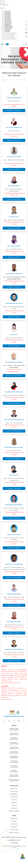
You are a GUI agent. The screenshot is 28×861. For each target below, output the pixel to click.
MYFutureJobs (14, 791)
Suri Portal (14, 799)
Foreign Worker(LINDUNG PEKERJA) (14, 743)
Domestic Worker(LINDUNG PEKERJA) (14, 752)
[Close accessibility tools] (4, 8)
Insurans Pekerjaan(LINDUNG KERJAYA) (14, 775)
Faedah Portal (14, 802)
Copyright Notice (14, 818)
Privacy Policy (14, 824)
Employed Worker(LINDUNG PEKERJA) (14, 734)
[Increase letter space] (15, 39)
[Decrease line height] (11, 37)
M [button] (24, 80)
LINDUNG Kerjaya (14, 794)
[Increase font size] (13, 35)
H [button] (17, 80)
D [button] (10, 80)
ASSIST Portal (14, 788)
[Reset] (1, 8)
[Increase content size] (16, 33)
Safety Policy (14, 826)
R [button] (12, 83)
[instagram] (9, 720)
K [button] (21, 80)
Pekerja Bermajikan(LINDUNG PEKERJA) (14, 729)
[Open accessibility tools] (2, 2)
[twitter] (14, 720)
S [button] (15, 83)
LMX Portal (14, 805)
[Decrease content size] (14, 33)
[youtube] (19, 720)
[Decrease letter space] (13, 39)
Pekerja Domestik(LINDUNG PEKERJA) (14, 747)
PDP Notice (14, 821)
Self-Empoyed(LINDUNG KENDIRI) (14, 761)
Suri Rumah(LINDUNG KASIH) (14, 766)
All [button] (3, 80)
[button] (23, 44)
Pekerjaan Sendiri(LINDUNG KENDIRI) (14, 757)
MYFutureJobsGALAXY (14, 811)
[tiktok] (23, 720)
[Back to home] (2, 44)
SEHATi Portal (14, 808)
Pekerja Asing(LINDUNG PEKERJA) (14, 738)
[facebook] (4, 720)
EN (7, 44)
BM (5, 44)
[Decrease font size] (10, 35)
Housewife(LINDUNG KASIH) (14, 771)
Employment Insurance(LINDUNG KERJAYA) (14, 780)
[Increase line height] (13, 37)
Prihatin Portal (14, 796)
